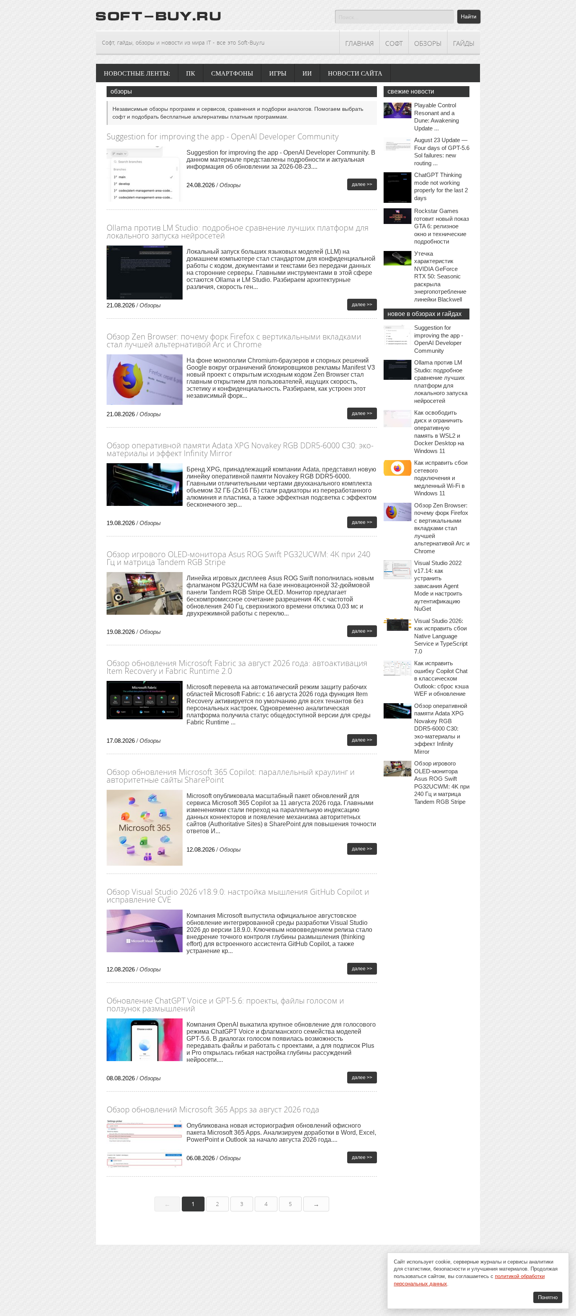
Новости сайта (355, 73)
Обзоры (428, 43)
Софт (394, 43)
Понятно (548, 1297)
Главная (359, 43)
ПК (190, 73)
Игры (277, 73)
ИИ (307, 73)
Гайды (464, 43)
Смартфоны (232, 73)
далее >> (362, 184)
